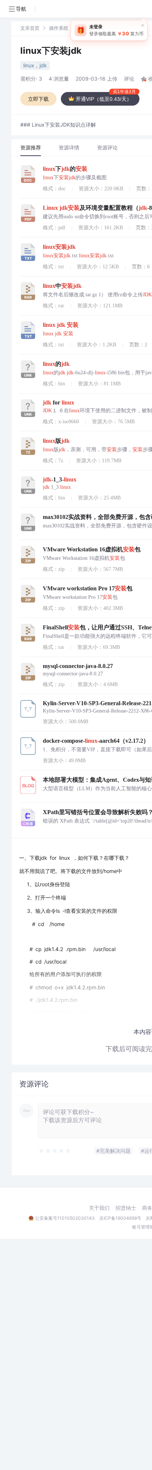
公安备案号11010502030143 (65, 1218)
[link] (29, 28)
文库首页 (29, 28)
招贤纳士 (125, 1208)
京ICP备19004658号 (120, 1218)
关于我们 (99, 1208)
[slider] (55, 1151)
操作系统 (58, 28)
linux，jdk (35, 65)
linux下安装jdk (51, 50)
